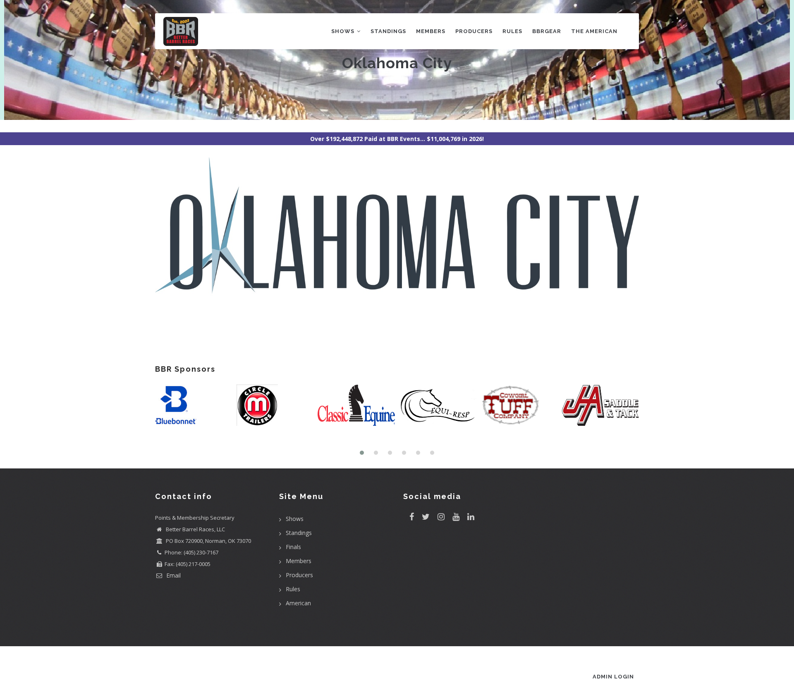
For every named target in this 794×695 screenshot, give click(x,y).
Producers (474, 31)
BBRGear (546, 31)
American (298, 603)
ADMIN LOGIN (613, 677)
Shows (343, 31)
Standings (388, 31)
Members (430, 31)
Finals (293, 547)
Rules (512, 31)
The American (594, 31)
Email (173, 575)
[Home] (180, 29)
